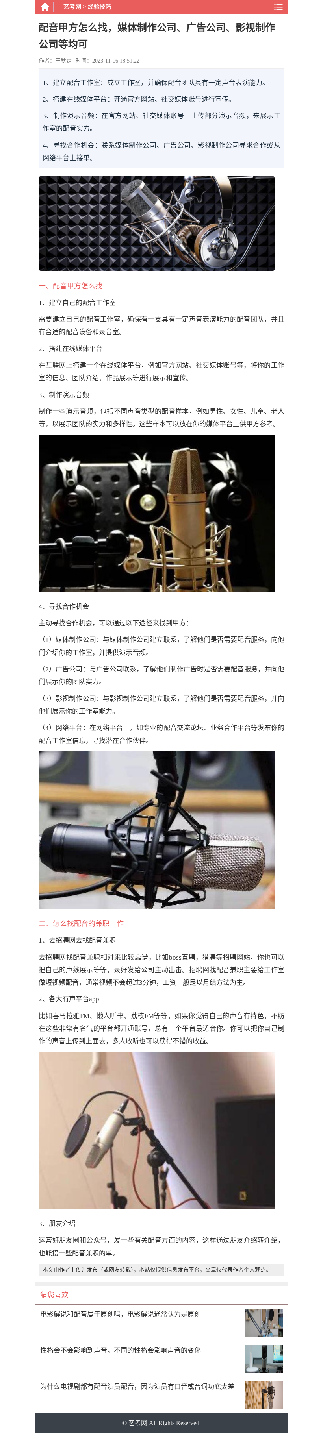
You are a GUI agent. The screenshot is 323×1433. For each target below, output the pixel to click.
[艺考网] (44, 7)
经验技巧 (99, 7)
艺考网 (72, 7)
